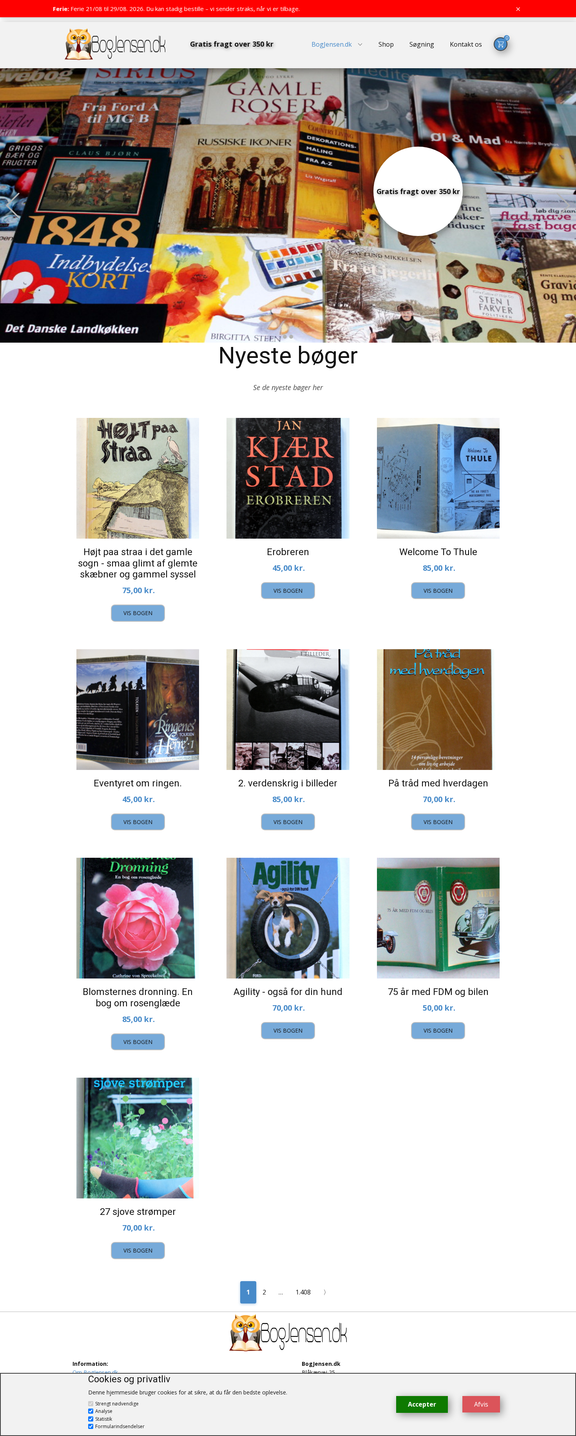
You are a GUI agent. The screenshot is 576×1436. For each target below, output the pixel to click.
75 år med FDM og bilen (438, 991)
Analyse (103, 1411)
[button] (12, 205)
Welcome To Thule (438, 551)
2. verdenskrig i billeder (287, 783)
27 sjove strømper (138, 1211)
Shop (386, 44)
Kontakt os (466, 44)
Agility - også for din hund (288, 991)
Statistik (103, 1419)
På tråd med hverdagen (438, 783)
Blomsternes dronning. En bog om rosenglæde (138, 997)
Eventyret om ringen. (138, 783)
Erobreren (288, 551)
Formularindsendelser (120, 1426)
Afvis (481, 1404)
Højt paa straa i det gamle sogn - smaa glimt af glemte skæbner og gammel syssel (137, 563)
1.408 (303, 1292)
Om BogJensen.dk (95, 1372)
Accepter (422, 1404)
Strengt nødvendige (117, 1403)
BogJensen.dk (332, 44)
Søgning (421, 44)
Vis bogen (137, 613)
